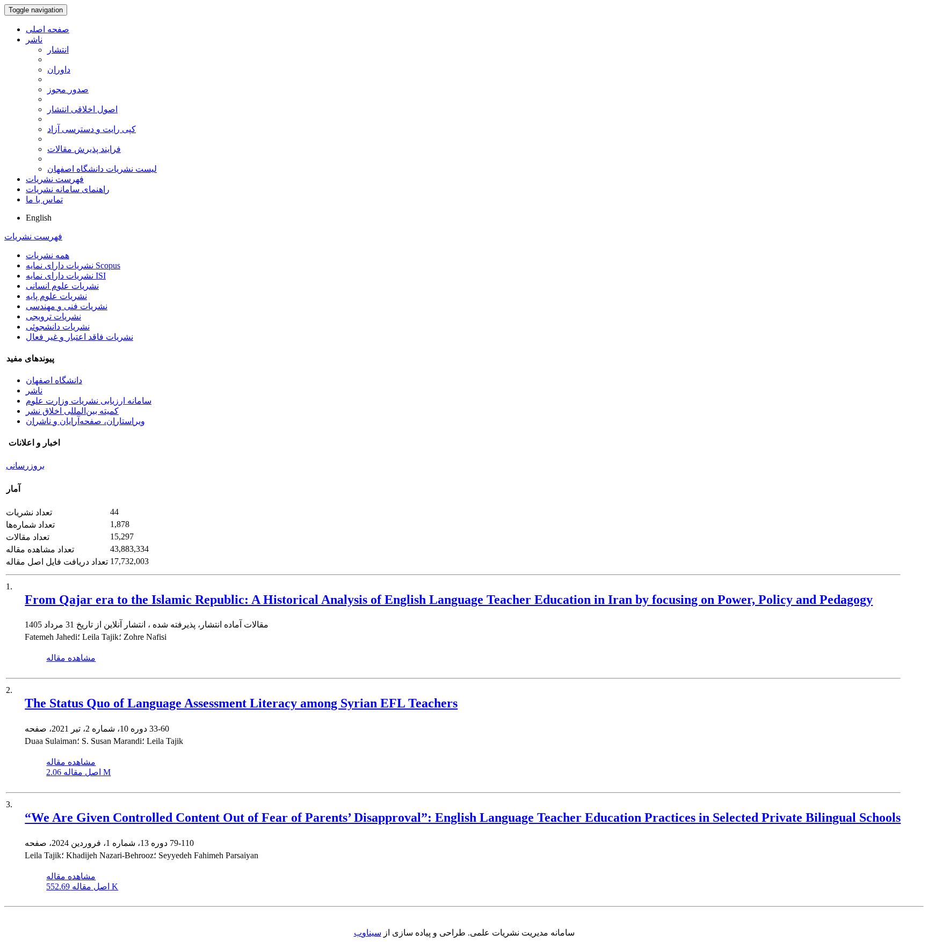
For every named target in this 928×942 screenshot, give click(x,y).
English (39, 217)
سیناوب (367, 932)
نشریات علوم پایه (56, 296)
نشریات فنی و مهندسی (66, 306)
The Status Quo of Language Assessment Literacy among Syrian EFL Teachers (241, 703)
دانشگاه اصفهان (54, 380)
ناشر (34, 39)
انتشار (58, 49)
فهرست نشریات (55, 179)
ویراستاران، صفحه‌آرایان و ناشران (85, 421)
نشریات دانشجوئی (58, 326)
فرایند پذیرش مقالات (84, 149)
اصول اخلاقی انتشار (82, 109)
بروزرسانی (25, 465)
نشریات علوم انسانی (62, 285)
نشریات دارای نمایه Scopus (73, 265)
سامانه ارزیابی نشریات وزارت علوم (88, 400)
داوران (58, 69)
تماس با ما (44, 199)
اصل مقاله (78, 772)
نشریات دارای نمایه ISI (66, 275)
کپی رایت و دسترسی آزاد (91, 129)
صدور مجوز (68, 89)
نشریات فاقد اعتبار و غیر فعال (79, 336)
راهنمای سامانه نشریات (68, 189)
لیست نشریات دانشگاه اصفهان (102, 168)
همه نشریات (47, 255)
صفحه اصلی (47, 29)
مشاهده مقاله (71, 657)
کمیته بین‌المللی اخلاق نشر (72, 410)
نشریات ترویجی (53, 316)
